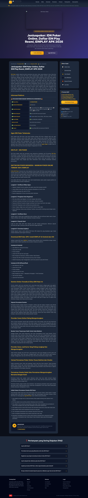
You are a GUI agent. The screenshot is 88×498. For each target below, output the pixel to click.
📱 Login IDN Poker (51, 53)
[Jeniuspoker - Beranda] (15, 2)
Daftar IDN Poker (15, 171)
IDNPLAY (25, 240)
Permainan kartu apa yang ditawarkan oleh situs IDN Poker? (35, 451)
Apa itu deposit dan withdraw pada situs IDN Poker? (33, 461)
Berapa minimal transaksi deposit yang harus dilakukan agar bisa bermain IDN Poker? (41, 470)
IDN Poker (13, 74)
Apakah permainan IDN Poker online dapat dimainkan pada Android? (37, 465)
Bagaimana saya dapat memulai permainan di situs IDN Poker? (35, 456)
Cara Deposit (66, 74)
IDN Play (54, 153)
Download (48, 1)
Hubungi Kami (75, 1)
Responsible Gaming (67, 485)
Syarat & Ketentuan (66, 481)
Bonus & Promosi (67, 81)
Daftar (42, 1)
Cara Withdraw (68, 77)
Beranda (37, 1)
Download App (66, 70)
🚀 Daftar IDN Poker (37, 53)
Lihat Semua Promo (69, 102)
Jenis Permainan (30, 487)
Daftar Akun (66, 67)
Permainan (54, 1)
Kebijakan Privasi (66, 483)
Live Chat (65, 84)
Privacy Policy (76, 495)
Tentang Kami (67, 1)
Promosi (60, 1)
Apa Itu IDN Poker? (25, 446)
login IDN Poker (28, 395)
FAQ (46, 487)
